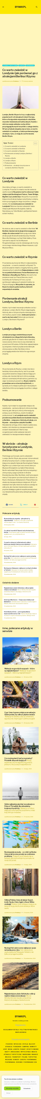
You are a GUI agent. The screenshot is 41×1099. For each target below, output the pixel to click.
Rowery (16, 1059)
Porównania (30, 65)
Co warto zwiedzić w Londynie (15, 146)
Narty (7, 1052)
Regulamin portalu (11, 1029)
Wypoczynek (26, 1052)
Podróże (21, 65)
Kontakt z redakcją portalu (20, 1020)
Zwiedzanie (15, 1052)
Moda (10, 1049)
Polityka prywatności (29, 1029)
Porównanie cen (30, 1062)
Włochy (32, 1044)
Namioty (33, 1046)
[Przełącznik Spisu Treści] (34, 143)
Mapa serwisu (20, 1032)
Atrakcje (8, 1046)
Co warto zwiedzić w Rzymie (15, 151)
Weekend (8, 1059)
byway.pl (20, 6)
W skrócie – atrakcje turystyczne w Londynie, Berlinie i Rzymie (17, 167)
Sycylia (25, 1044)
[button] (3, 6)
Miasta (34, 1052)
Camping (25, 1046)
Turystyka (32, 1057)
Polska (24, 1057)
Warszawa (26, 1054)
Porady (23, 1049)
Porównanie (32, 1059)
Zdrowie (19, 1062)
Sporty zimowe (32, 1049)
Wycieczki (18, 1044)
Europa (23, 1059)
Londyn (16, 1049)
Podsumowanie (10, 163)
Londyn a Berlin (10, 158)
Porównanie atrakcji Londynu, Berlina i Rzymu (18, 155)
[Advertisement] (20, 39)
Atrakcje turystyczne (10, 65)
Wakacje (35, 1054)
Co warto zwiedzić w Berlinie (15, 149)
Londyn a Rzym (10, 161)
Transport (16, 1057)
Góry (5, 1049)
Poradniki (17, 1046)
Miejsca (8, 1057)
